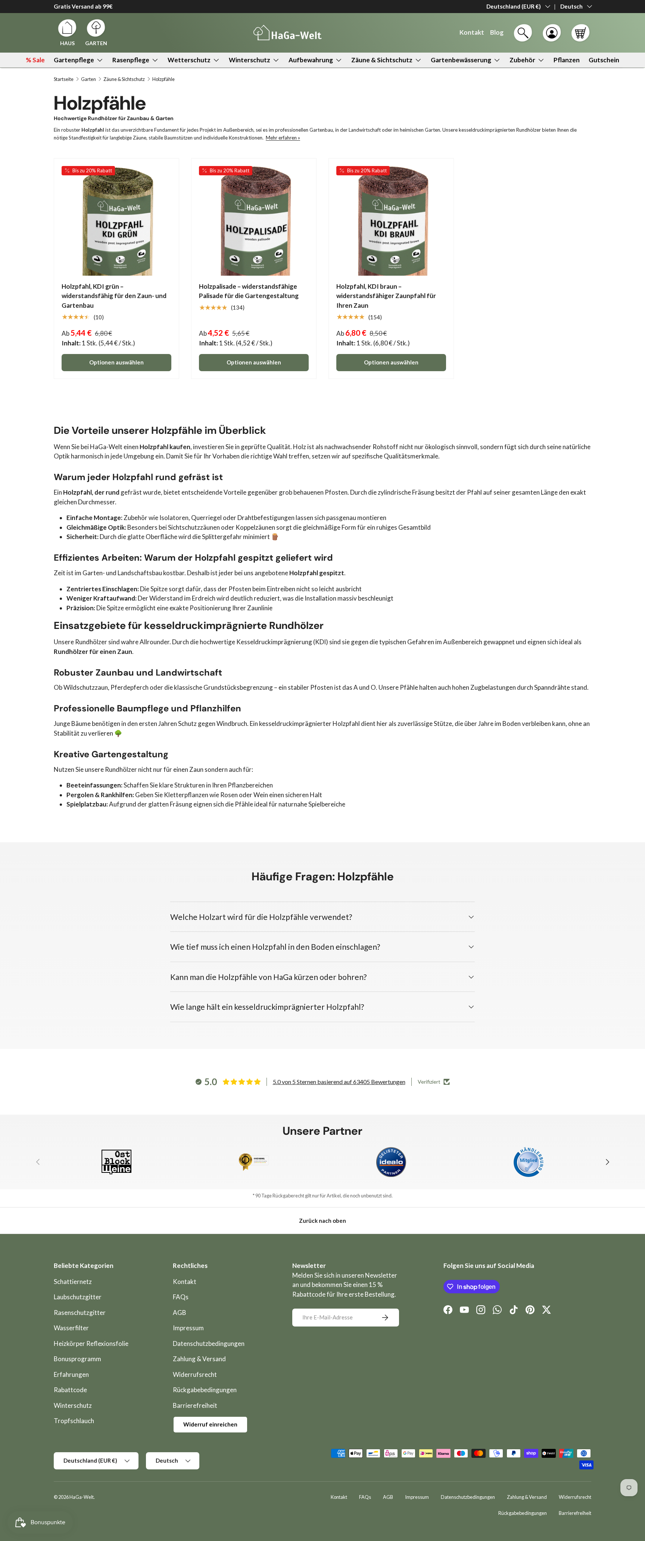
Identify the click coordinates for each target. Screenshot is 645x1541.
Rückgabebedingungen (205, 1390)
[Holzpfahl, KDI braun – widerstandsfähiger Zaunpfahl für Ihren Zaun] (391, 221)
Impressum (188, 1328)
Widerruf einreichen (210, 1424)
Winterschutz (249, 60)
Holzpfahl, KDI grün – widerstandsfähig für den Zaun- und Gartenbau (114, 295)
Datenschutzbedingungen (208, 1343)
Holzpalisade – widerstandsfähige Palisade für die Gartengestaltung (249, 291)
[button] (580, 33)
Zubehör (522, 60)
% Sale (35, 60)
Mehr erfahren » (283, 138)
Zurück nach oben (322, 1220)
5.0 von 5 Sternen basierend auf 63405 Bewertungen (339, 1081)
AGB (179, 1312)
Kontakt (184, 1281)
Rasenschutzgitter (80, 1312)
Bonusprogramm (77, 1359)
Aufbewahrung (311, 60)
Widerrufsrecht (195, 1374)
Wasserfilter (71, 1328)
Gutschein (604, 60)
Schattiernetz (73, 1281)
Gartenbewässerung (461, 60)
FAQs (180, 1297)
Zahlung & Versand (199, 1359)
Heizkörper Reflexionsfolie (91, 1343)
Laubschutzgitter (78, 1297)
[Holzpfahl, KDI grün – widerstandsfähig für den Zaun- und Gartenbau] (116, 221)
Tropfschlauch (74, 1421)
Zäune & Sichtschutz (381, 60)
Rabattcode (70, 1390)
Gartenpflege (74, 60)
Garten (88, 79)
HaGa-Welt (81, 1497)
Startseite (64, 79)
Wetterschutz (189, 60)
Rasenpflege (130, 60)
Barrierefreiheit (195, 1405)
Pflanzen (567, 60)
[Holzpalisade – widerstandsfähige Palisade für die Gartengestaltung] (254, 221)
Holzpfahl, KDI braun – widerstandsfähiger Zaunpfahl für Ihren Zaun (386, 295)
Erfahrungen (71, 1374)
